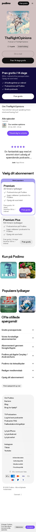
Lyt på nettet (9, 437)
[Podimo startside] (6, 3)
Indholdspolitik (18, 461)
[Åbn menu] (32, 3)
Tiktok (7, 447)
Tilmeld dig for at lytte (18, 133)
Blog (6, 404)
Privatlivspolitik (18, 467)
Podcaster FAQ (10, 421)
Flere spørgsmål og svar (11, 386)
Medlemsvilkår (18, 464)
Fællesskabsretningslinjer (14, 424)
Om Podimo (9, 398)
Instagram (8, 444)
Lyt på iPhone (9, 431)
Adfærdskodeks (18, 458)
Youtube (7, 451)
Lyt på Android (10, 434)
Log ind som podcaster (13, 418)
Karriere (7, 401)
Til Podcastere (10, 414)
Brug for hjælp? (10, 407)
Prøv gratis (24, 3)
